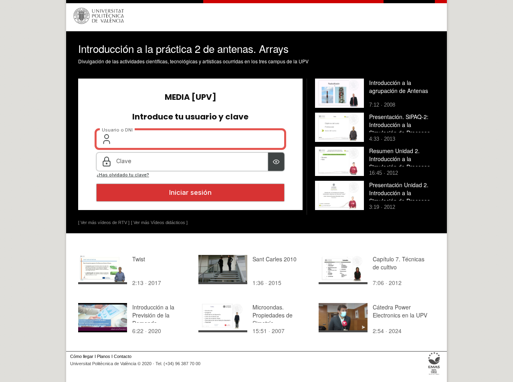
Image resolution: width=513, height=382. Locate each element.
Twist (138, 259)
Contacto (122, 356)
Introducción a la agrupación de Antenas (398, 87)
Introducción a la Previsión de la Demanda (153, 315)
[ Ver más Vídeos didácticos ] (159, 222)
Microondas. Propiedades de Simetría (272, 315)
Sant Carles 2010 (274, 259)
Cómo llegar (81, 356)
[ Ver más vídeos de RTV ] (103, 222)
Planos (103, 356)
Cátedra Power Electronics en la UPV (400, 311)
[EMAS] (434, 375)
